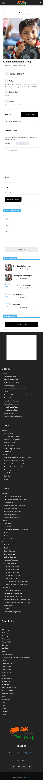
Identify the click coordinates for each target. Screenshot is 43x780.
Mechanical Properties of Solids (14, 461)
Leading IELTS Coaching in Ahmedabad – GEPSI (23, 276)
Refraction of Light (12, 410)
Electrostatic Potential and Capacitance (16, 499)
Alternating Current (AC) (11, 515)
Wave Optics (8, 527)
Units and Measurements (12, 436)
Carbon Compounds (10, 386)
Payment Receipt (7, 663)
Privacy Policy (6, 666)
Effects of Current (10, 413)
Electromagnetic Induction (12, 511)
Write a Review (30, 114)
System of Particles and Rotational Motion (18, 458)
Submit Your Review (13, 199)
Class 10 (6, 369)
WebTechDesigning (25, 777)
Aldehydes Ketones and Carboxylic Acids (17, 599)
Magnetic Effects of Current (13, 416)
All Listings (5, 636)
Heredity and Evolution (11, 401)
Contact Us (5, 712)
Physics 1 (5, 430)
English (4, 709)
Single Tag (5, 684)
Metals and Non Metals (11, 383)
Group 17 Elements (12, 572)
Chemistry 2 (6, 587)
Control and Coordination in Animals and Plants (19, 395)
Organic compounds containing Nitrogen (17, 602)
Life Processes (9, 392)
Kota (16, 65)
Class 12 (6, 488)
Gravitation (7, 452)
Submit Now (21, 249)
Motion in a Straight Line (12, 440)
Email (7, 187)
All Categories (6, 633)
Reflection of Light (12, 407)
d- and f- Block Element (11, 578)
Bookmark (19, 13)
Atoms (6, 533)
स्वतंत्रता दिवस (6, 700)
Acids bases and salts (11, 380)
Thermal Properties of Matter (13, 467)
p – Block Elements (10, 563)
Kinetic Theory (8, 473)
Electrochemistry (9, 551)
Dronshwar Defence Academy (23, 266)
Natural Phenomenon (11, 404)
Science (4, 374)
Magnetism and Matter (11, 508)
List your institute (7, 654)
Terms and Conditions (9, 687)
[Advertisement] (21, 347)
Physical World (9, 433)
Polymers (7, 609)
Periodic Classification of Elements (15, 389)
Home (4, 715)
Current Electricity (9, 502)
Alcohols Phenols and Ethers (13, 596)
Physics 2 (5, 455)
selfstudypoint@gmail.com (25, 753)
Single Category (7, 678)
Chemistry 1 (6, 542)
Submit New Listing (22, 325)
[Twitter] (30, 767)
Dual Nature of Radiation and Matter (16, 530)
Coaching (8, 65)
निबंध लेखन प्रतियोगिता (8, 693)
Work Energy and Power (12, 449)
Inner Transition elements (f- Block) (17, 584)
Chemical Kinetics (9, 554)
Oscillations (8, 476)
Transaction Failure (8, 690)
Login (4, 660)
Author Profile (6, 642)
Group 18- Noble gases (13, 575)
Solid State (7, 545)
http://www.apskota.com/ (13, 105)
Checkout (5, 645)
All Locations (6, 639)
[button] (40, 2)
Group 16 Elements (12, 569)
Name (7, 177)
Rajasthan (22, 65)
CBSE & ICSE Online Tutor (22, 285)
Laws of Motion (9, 446)
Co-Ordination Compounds (13, 590)
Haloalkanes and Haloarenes (13, 593)
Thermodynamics (9, 470)
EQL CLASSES (17, 295)
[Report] (28, 13)
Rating (7, 143)
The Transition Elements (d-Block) (17, 581)
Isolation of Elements (11, 560)
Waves (6, 479)
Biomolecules (8, 606)
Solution (6, 548)
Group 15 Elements (12, 566)
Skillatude (16, 304)
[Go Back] (5, 13)
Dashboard (5, 648)
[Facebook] (13, 767)
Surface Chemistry (10, 557)
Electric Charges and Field (12, 496)
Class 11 (6, 425)
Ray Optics (7, 524)
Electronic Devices (10, 539)
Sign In (4, 675)
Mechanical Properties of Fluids (14, 464)
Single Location (7, 681)
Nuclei (6, 536)
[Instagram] (19, 767)
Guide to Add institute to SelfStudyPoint (17, 657)
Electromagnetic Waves (11, 518)
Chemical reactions (10, 377)
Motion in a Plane (10, 443)
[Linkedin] (24, 767)
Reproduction (8, 398)
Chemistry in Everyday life (12, 612)
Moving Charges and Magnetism (14, 505)
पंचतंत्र (4, 697)
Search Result (6, 672)
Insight (4, 651)
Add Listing (5, 630)
